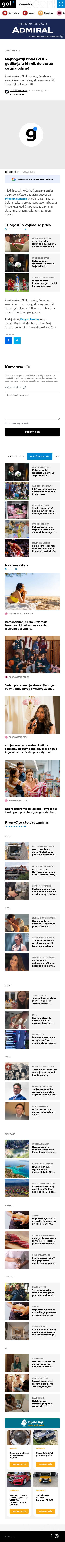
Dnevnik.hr (14, 13)
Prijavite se (32, 432)
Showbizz (48, 13)
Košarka (25, 4)
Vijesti (31, 13)
